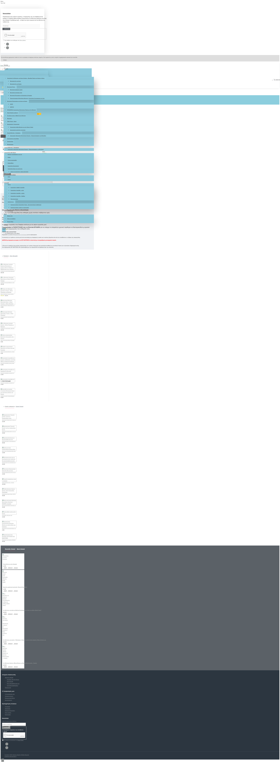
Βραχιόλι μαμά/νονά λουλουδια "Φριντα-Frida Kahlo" (15, 587)
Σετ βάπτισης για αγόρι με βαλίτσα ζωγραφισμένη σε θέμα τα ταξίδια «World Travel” (22, 610)
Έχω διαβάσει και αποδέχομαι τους (15, 40)
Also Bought (14, 256)
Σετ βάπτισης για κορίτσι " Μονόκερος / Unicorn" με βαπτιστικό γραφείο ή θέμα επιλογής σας (24, 640)
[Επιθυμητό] (2, 272)
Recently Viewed (10, 549)
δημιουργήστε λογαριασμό (20, 234)
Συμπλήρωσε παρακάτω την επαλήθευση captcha (16, 31)
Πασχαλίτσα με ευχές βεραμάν (10, 564)
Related (6, 256)
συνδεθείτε (10, 234)
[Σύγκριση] (7, 272)
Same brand (19, 406)
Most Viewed (21, 549)
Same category (9, 406)
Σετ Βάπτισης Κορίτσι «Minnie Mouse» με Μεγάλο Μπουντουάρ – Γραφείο (20, 663)
